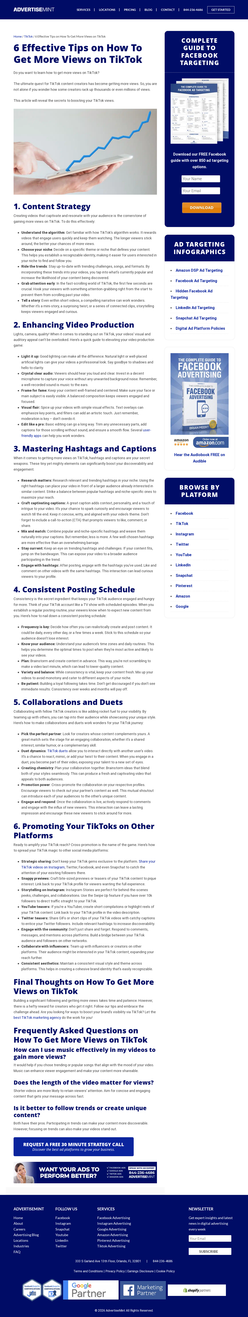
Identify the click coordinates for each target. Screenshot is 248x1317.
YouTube (183, 554)
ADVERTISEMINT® (35, 9)
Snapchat (184, 575)
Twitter (182, 544)
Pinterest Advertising (113, 1240)
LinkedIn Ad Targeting (195, 307)
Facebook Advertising (113, 1218)
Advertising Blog (26, 1235)
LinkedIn (183, 565)
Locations (21, 1240)
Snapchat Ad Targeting (196, 318)
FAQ (17, 1252)
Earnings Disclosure (140, 1271)
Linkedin (61, 1240)
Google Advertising (111, 1229)
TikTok (182, 523)
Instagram (185, 534)
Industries (21, 1246)
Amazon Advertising (112, 1235)
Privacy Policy (115, 1271)
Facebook (184, 513)
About (18, 1223)
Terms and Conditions (88, 1271)
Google (182, 606)
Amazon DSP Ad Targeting (199, 270)
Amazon (183, 596)
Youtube (61, 1235)
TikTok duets (57, 751)
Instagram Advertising (114, 1223)
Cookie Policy (165, 1271)
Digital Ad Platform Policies (200, 328)
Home (18, 1218)
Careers (19, 1229)
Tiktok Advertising (111, 1246)
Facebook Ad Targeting (197, 280)
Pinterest (184, 585)
